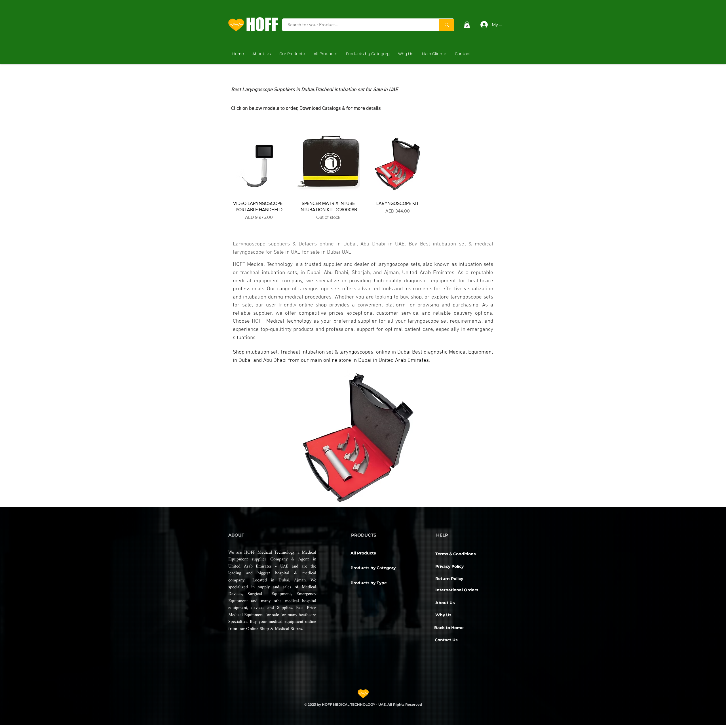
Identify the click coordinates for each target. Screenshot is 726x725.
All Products (363, 553)
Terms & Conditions (455, 553)
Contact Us (446, 639)
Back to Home (449, 627)
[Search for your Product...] (446, 25)
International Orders (456, 589)
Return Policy (449, 578)
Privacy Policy (449, 566)
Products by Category (373, 567)
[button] (467, 24)
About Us (445, 602)
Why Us (443, 614)
